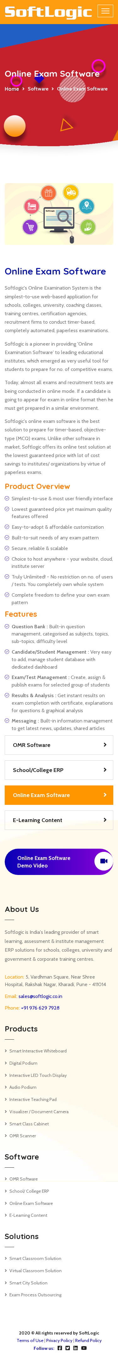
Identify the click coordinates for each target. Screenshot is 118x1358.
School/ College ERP (29, 1191)
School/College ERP (38, 770)
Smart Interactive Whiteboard (38, 1051)
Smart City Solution (28, 1283)
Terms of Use (30, 1340)
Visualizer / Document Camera (39, 1111)
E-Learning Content (37, 820)
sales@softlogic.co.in (39, 996)
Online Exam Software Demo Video (43, 862)
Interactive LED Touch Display (38, 1075)
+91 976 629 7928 (39, 1008)
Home (12, 89)
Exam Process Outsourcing (35, 1295)
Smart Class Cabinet (29, 1124)
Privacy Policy (59, 1340)
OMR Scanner (22, 1136)
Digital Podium (23, 1063)
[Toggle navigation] (105, 11)
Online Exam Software (41, 795)
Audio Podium (23, 1087)
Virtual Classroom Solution (35, 1270)
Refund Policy (88, 1340)
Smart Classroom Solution (35, 1258)
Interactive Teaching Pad (33, 1099)
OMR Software (31, 745)
